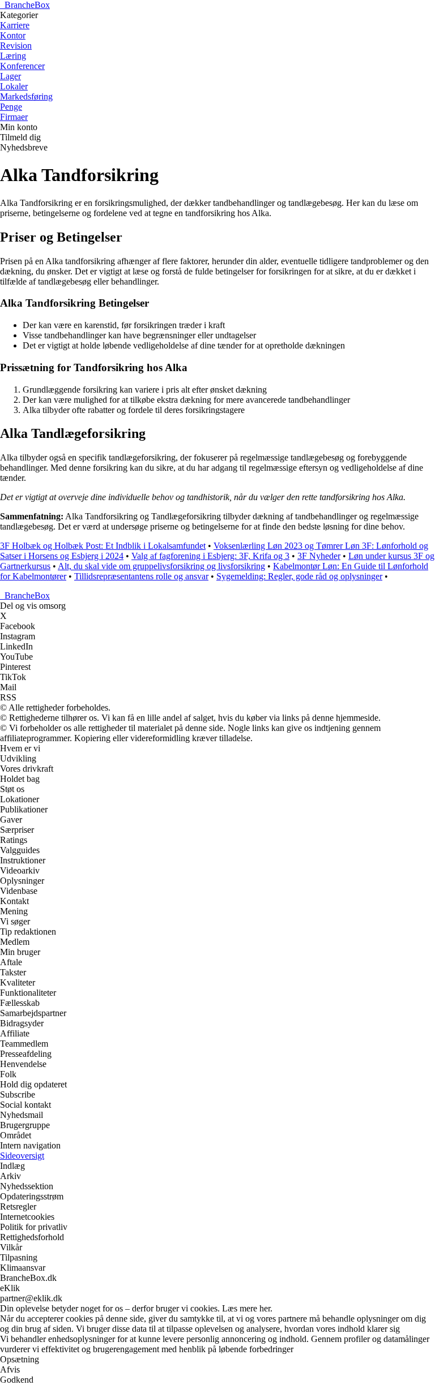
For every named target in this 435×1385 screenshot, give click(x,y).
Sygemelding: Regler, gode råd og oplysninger (299, 576)
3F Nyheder (318, 556)
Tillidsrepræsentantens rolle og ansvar (141, 576)
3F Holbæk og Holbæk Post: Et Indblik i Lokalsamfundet (103, 545)
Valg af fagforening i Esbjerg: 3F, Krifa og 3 (210, 556)
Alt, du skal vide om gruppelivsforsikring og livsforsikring (161, 566)
